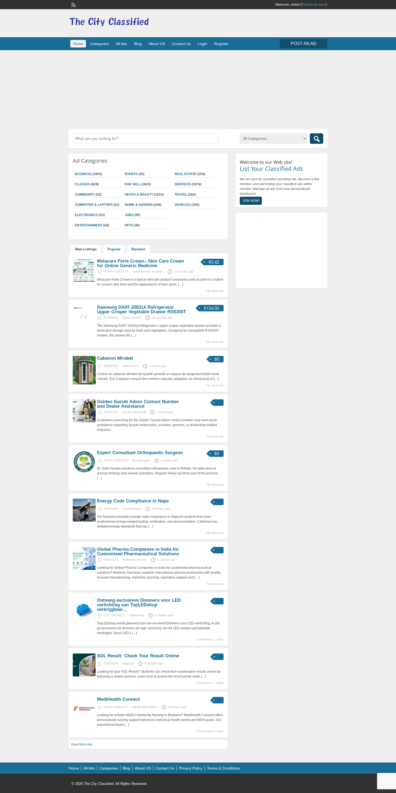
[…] (180, 284)
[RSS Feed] (73, 4)
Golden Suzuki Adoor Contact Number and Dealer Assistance (138, 404)
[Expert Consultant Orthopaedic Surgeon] (84, 472)
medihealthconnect (145, 707)
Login (321, 4)
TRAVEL (181, 194)
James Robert (131, 317)
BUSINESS (83, 174)
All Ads (121, 44)
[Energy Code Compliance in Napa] (84, 520)
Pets (129, 225)
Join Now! (250, 201)
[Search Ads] (316, 138)
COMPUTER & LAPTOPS (94, 205)
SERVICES (183, 184)
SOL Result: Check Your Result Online (138, 655)
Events (131, 174)
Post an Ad (304, 43)
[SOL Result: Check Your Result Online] (84, 675)
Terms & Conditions (223, 768)
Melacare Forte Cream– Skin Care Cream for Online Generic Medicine (140, 263)
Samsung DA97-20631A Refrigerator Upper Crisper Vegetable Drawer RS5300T (141, 309)
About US (157, 44)
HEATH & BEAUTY (139, 194)
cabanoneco (130, 365)
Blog (138, 44)
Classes (82, 184)
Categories (99, 44)
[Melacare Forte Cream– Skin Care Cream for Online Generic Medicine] (84, 281)
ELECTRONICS (86, 215)
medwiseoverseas (134, 559)
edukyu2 (128, 663)
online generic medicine (148, 271)
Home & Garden (139, 205)
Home (78, 44)
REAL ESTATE (185, 174)
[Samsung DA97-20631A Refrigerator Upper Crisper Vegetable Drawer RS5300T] (84, 327)
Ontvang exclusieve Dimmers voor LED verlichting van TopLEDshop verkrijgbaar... (139, 605)
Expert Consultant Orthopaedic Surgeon (140, 452)
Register (308, 4)
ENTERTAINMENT (88, 225)
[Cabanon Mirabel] (84, 383)
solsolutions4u (131, 508)
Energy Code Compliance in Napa (133, 500)
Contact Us (181, 44)
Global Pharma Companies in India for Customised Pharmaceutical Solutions (138, 551)
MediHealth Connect (118, 699)
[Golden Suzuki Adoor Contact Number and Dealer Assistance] (84, 421)
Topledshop (136, 615)
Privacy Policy (190, 768)
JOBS (129, 215)
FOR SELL (132, 184)
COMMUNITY (85, 194)
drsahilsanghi (141, 460)
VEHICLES (183, 205)
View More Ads (82, 744)
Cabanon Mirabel (115, 358)
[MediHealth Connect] (84, 719)
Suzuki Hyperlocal (134, 412)
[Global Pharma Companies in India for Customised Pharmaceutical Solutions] (84, 569)
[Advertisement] (198, 89)
